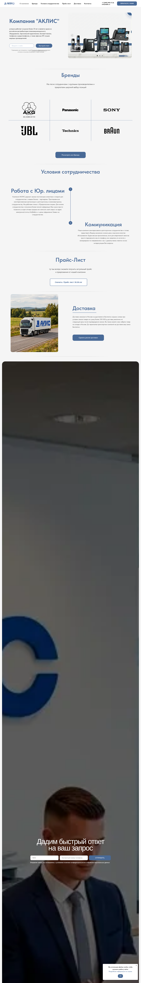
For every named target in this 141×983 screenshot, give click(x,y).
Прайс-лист (66, 4)
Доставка (77, 4)
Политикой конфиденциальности (39, 50)
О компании (24, 4)
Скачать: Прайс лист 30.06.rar (68, 282)
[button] (127, 3)
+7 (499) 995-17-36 (108, 3)
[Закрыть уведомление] (136, 965)
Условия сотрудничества (50, 4)
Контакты (87, 4)
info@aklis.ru (106, 4)
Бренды (35, 4)
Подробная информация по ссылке (120, 971)
